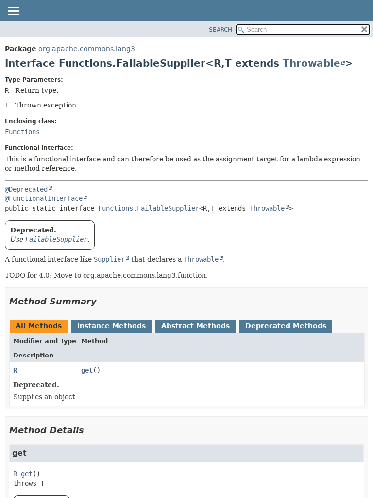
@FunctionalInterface (44, 198)
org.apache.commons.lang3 (86, 49)
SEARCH (220, 29)
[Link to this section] (103, 301)
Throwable (311, 63)
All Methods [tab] (39, 326)
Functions (22, 132)
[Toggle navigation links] (13, 11)
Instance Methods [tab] (111, 326)
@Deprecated (26, 189)
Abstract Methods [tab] (195, 326)
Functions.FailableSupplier (148, 208)
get (87, 370)
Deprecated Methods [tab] (285, 326)
